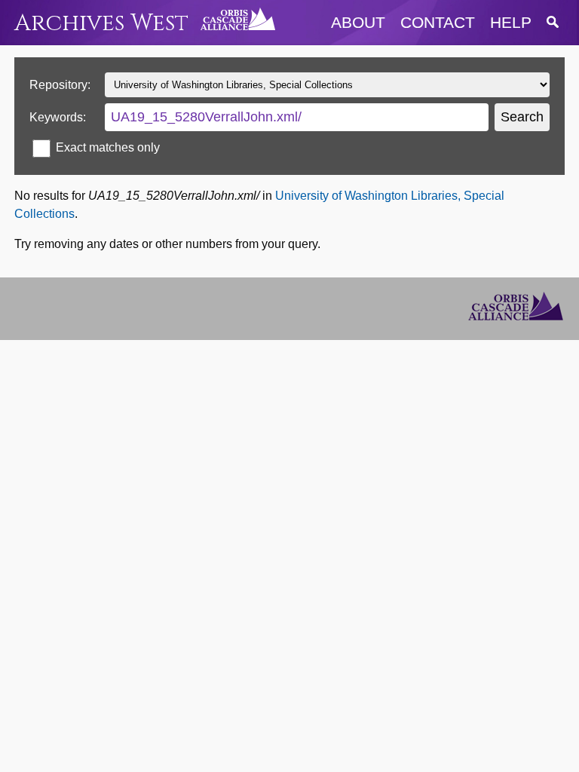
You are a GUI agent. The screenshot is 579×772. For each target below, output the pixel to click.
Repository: (59, 84)
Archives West (101, 23)
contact (437, 22)
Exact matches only (108, 147)
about (358, 22)
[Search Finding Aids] (553, 22)
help (511, 22)
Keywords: (57, 117)
